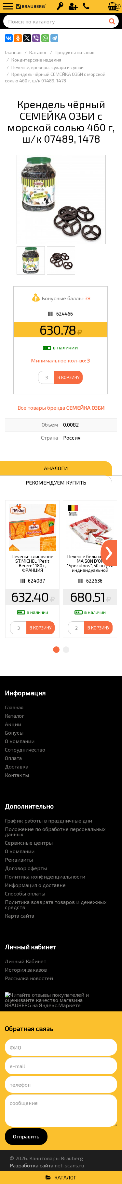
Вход (60, 6)
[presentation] (109, 553)
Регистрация (73, 6)
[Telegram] (54, 38)
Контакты (17, 775)
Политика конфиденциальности (45, 876)
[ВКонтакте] (9, 38)
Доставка (16, 766)
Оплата (13, 758)
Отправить (26, 1136)
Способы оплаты (25, 893)
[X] (27, 38)
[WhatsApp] (45, 38)
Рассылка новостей (29, 978)
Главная (14, 707)
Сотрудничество (25, 749)
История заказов (26, 969)
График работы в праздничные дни (48, 820)
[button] (56, 649)
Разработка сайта (31, 1165)
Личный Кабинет (25, 961)
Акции (13, 724)
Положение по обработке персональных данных (55, 831)
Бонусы (14, 732)
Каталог (14, 715)
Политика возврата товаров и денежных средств (56, 904)
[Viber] (36, 38)
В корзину (68, 377)
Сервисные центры (29, 842)
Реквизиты (19, 859)
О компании (19, 741)
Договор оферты (26, 868)
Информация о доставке (35, 885)
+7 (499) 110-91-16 (86, 6)
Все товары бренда (61, 407)
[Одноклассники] (18, 38)
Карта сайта (19, 915)
